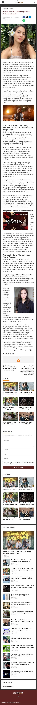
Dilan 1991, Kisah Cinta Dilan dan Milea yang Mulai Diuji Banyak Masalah (25, 393)
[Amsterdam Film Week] (19, 2)
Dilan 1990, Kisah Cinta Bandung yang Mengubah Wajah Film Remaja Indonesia (10, 408)
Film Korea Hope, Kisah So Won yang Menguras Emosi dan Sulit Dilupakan (21, 577)
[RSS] (18, 360)
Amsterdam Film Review (14, 702)
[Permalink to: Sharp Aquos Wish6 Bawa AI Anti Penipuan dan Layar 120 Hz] (6, 597)
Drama (4, 20)
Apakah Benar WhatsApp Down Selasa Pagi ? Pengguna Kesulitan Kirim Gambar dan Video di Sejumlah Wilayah (22, 646)
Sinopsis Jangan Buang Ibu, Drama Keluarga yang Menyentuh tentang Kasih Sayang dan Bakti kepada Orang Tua (22, 603)
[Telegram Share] (29, 17)
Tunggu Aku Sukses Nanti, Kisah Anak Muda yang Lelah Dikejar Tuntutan (10, 393)
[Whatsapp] (23, 20)
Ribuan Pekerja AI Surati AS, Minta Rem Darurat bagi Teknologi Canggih (22, 654)
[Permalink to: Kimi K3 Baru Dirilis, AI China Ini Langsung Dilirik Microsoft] (6, 674)
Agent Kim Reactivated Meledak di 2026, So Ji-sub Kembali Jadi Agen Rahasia (26, 408)
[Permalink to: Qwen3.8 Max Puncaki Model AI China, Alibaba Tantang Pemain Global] (6, 631)
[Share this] (23, 17)
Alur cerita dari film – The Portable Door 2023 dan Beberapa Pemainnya (10, 367)
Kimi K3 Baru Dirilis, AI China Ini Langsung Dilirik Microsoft (22, 672)
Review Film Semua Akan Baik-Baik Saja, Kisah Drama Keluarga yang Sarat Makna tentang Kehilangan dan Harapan (10, 422)
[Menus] (2, 2)
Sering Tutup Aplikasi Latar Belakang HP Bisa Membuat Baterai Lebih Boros (22, 663)
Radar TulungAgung (8, 686)
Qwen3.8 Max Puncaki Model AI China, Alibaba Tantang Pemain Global (21, 629)
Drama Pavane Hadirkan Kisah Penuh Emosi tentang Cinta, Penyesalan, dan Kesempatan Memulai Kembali (26, 422)
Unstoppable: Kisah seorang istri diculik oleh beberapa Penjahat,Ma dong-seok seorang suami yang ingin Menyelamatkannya (27, 369)
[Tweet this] (26, 17)
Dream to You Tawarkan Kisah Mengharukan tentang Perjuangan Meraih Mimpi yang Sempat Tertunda (21, 637)
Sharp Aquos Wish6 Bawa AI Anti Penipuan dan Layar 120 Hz (20, 594)
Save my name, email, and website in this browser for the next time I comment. (18, 463)
